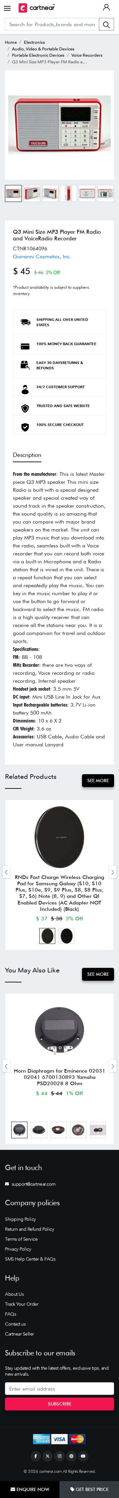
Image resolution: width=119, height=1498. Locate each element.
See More (98, 780)
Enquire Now (32, 1489)
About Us (14, 1294)
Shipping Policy (20, 1219)
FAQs (10, 1314)
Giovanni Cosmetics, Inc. (42, 256)
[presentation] (6, 872)
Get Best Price (91, 1489)
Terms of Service (21, 1239)
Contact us (15, 1324)
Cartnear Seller (19, 1334)
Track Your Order (21, 1304)
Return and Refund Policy (29, 1229)
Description (27, 454)
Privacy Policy (18, 1249)
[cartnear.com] (37, 8)
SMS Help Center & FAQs (30, 1259)
